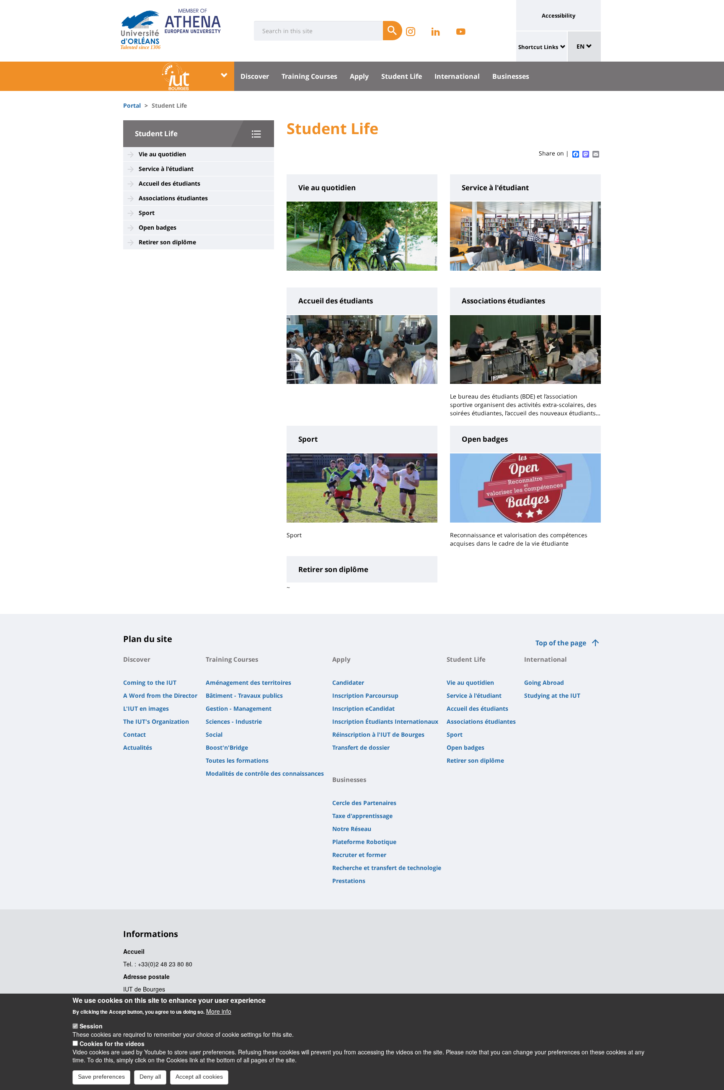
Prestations (348, 881)
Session (91, 1026)
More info (218, 1011)
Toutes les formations (237, 760)
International (457, 76)
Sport (147, 213)
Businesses (510, 76)
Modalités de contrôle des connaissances (265, 773)
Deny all (150, 1076)
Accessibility (558, 15)
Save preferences (101, 1076)
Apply (359, 76)
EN (581, 46)
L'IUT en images (146, 708)
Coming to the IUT (149, 682)
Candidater (348, 682)
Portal (132, 105)
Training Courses (309, 76)
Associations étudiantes (173, 198)
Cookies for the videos (112, 1043)
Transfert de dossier (361, 747)
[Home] (140, 27)
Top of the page (560, 642)
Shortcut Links (538, 47)
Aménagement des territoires (248, 682)
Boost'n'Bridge (227, 747)
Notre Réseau (351, 829)
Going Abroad (544, 682)
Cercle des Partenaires (364, 803)
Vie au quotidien (162, 154)
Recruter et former (359, 855)
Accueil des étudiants (169, 183)
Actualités (137, 747)
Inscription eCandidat (363, 708)
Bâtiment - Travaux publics (244, 695)
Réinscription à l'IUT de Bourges (378, 734)
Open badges (157, 227)
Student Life (401, 76)
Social (214, 734)
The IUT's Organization (156, 721)
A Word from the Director (160, 695)
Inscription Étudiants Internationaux (385, 721)
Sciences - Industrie (234, 721)
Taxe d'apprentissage (362, 816)
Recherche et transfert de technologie (386, 868)
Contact (134, 734)
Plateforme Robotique (364, 842)
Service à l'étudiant (166, 169)
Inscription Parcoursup (365, 695)
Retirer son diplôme (167, 242)
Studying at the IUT (552, 695)
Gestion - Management (239, 708)
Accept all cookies (199, 1076)
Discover (254, 76)
